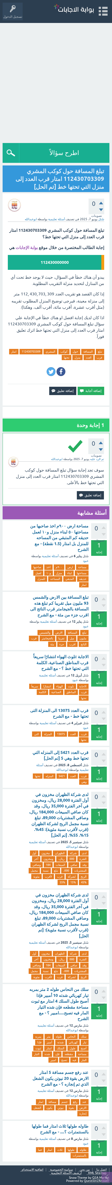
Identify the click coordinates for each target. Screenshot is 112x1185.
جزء (61, 644)
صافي (73, 864)
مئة (52, 644)
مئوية (36, 876)
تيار (84, 1042)
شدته (60, 1042)
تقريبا (61, 638)
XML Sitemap (97, 1173)
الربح (83, 876)
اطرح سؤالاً (64, 152)
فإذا (39, 1042)
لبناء (69, 573)
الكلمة (42, 692)
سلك (83, 1036)
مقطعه (69, 1054)
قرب (99, 357)
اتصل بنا (101, 1169)
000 (72, 858)
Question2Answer (96, 1181)
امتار (13, 351)
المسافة (88, 351)
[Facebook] (61, 371)
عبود (86, 561)
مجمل (34, 870)
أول (34, 853)
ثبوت (38, 1048)
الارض (59, 632)
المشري (50, 351)
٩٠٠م (59, 567)
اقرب (72, 644)
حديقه (82, 578)
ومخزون (48, 858)
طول (73, 1048)
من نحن (85, 1169)
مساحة (82, 567)
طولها (71, 1149)
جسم (64, 1101)
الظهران (60, 853)
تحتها (66, 357)
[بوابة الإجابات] (73, 9)
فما (40, 1149)
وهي (83, 781)
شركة (73, 853)
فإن (57, 1054)
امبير (53, 1060)
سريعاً (34, 686)
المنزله (49, 776)
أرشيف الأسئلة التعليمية (66, 1173)
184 (48, 864)
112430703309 (31, 351)
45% (83, 882)
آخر (36, 858)
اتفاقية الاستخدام (32, 1169)
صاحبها (37, 567)
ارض (70, 567)
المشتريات (80, 870)
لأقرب (48, 876)
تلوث (71, 686)
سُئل (101, 219)
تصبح (64, 1060)
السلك (60, 1048)
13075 (61, 734)
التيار (36, 1054)
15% (73, 882)
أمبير (49, 1042)
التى (36, 734)
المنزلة (48, 734)
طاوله (83, 1149)
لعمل (38, 573)
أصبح (83, 1048)
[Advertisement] (56, 82)
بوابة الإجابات (27, 247)
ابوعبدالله (62, 770)
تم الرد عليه (97, 459)
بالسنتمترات (79, 1155)
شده (47, 1054)
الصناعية (56, 692)
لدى (84, 853)
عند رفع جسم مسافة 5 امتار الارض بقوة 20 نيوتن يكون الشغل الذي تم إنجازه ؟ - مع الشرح (61, 1078)
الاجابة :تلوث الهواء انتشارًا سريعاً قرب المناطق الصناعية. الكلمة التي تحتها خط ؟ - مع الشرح (61, 662)
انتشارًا (47, 686)
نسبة (46, 870)
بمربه (38, 1036)
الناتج (83, 644)
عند (84, 1101)
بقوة (71, 1107)
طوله (59, 1036)
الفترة (82, 858)
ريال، (61, 858)
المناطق (71, 692)
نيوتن (61, 1107)
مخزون (45, 853)
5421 (62, 776)
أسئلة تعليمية (56, 219)
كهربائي (73, 1042)
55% (62, 882)
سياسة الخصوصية (61, 1169)
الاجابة (82, 686)
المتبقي (69, 578)
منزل (77, 357)
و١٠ (48, 573)
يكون (49, 1107)
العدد (88, 357)
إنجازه (82, 1113)
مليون (82, 638)
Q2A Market (100, 1178)
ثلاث (60, 1149)
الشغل (37, 1107)
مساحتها (81, 573)
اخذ (48, 567)
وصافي (37, 864)
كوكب (63, 351)
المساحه (55, 578)
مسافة (52, 1101)
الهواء (59, 686)
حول (75, 351)
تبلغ (100, 351)
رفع (75, 1101)
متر (49, 1036)
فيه (74, 1060)
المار (83, 1060)
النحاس (71, 1036)
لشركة (72, 876)
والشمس (45, 632)
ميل (72, 638)
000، (66, 870)
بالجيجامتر (47, 638)
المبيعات (60, 864)
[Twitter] (51, 371)
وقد (84, 864)
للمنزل (41, 578)
